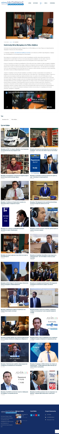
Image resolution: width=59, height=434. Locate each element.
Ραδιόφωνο (16, 42)
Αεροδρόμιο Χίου (5, 119)
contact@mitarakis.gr (50, 417)
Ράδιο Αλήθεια (14, 119)
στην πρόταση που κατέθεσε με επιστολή (22, 52)
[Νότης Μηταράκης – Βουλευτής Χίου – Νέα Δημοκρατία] (12, 3)
